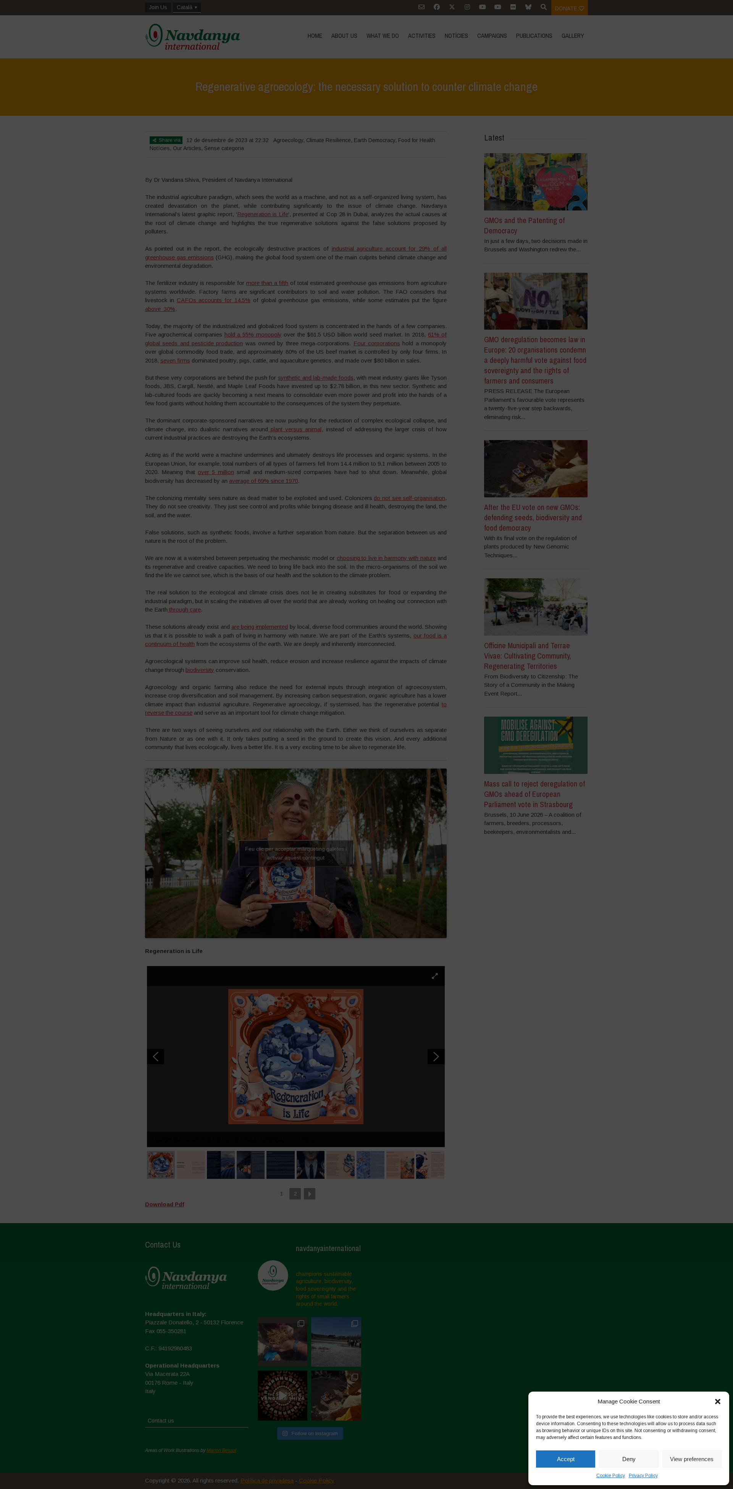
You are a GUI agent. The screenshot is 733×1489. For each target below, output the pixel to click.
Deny (629, 1459)
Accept (566, 1459)
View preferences (692, 1459)
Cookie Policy (610, 1475)
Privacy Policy (643, 1475)
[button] (718, 1401)
